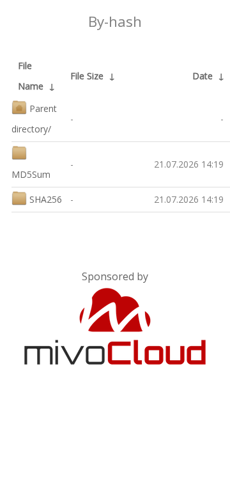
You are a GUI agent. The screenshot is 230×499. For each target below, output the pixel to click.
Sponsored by (115, 276)
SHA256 (45, 199)
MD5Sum (31, 174)
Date (202, 76)
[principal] (115, 362)
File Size (86, 76)
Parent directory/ (34, 118)
